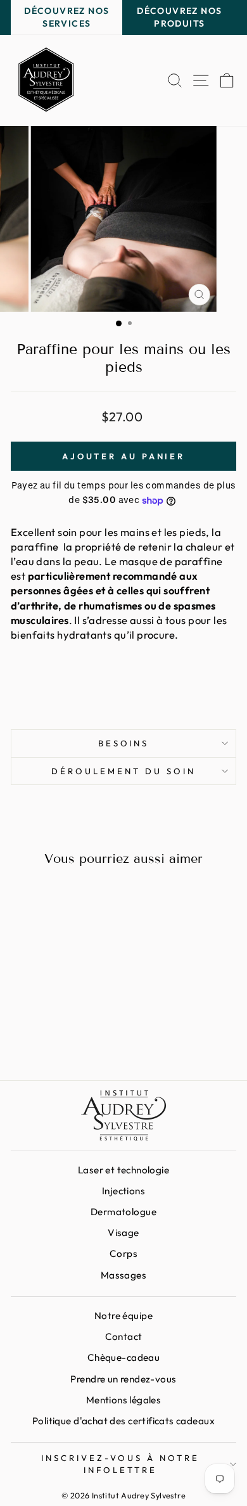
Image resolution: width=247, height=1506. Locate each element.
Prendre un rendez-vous (123, 1379)
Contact (123, 1337)
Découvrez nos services (66, 17)
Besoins (123, 743)
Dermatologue (123, 1212)
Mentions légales (124, 1400)
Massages (123, 1275)
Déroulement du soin (123, 771)
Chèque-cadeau (123, 1357)
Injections (123, 1191)
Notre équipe (123, 1316)
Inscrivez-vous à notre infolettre (120, 1464)
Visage (123, 1233)
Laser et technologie (123, 1170)
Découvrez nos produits (179, 17)
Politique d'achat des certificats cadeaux (123, 1421)
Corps (123, 1254)
